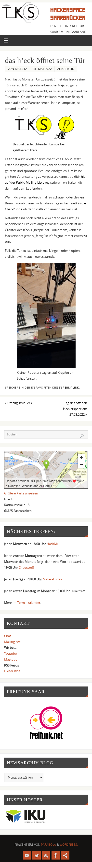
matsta (21, 69)
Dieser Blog (12, 671)
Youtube (10, 653)
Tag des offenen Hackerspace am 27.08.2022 (75, 409)
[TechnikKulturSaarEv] (27, 855)
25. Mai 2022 (42, 69)
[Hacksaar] (36, 855)
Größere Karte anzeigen (21, 493)
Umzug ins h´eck (18, 403)
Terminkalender (28, 603)
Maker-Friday (52, 579)
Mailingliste (12, 642)
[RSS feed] (46, 855)
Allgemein (66, 69)
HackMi (52, 544)
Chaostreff (26, 568)
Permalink (71, 387)
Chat (7, 636)
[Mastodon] (65, 855)
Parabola (48, 844)
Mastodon (11, 659)
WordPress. (69, 844)
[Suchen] (81, 436)
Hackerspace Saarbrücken (67, 14)
